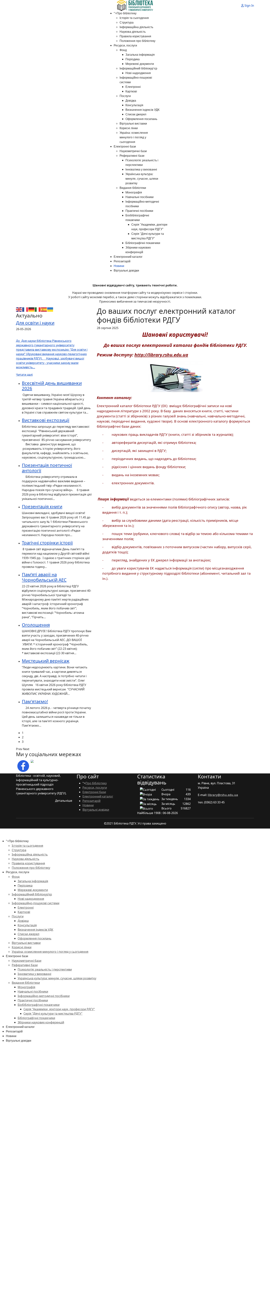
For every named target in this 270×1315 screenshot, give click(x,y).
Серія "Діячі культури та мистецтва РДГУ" (53, 1014)
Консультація (134, 105)
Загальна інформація (140, 54)
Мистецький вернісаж (45, 661)
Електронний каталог (128, 256)
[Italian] (38, 309)
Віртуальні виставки (133, 123)
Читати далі (24, 375)
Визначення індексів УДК (142, 109)
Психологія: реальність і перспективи (45, 969)
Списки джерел (135, 114)
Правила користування (135, 36)
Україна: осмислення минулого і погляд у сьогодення (134, 137)
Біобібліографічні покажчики (39, 1005)
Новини (119, 265)
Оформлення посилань (141, 119)
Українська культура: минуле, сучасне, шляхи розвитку (141, 179)
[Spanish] (44, 309)
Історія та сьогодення (134, 17)
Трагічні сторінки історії (47, 543)
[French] (25, 309)
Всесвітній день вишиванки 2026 (52, 385)
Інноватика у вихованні (141, 169)
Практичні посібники (139, 210)
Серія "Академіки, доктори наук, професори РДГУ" (59, 1009)
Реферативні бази (132, 155)
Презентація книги (42, 506)
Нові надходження (138, 73)
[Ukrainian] (50, 309)
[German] (31, 309)
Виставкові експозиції (45, 420)
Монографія (133, 192)
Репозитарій (122, 261)
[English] (19, 309)
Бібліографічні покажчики (142, 243)
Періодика (132, 59)
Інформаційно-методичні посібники (44, 996)
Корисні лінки (129, 128)
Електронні (133, 86)
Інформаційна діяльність (136, 27)
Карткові (131, 91)
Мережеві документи (139, 63)
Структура (127, 22)
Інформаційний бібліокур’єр (138, 68)
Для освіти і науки (35, 323)
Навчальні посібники (139, 197)
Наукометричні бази (133, 151)
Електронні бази (125, 146)
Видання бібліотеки (133, 187)
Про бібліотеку (126, 13)
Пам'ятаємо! (35, 701)
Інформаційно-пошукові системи (35, 903)
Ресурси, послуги (125, 45)
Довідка (130, 100)
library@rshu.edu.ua (223, 795)
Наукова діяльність (133, 31)
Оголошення (36, 625)
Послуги (125, 96)
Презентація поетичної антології (47, 467)
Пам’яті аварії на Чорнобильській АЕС (44, 577)
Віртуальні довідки (126, 270)
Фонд (123, 50)
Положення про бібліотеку (137, 40)
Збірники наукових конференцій (41, 1022)
